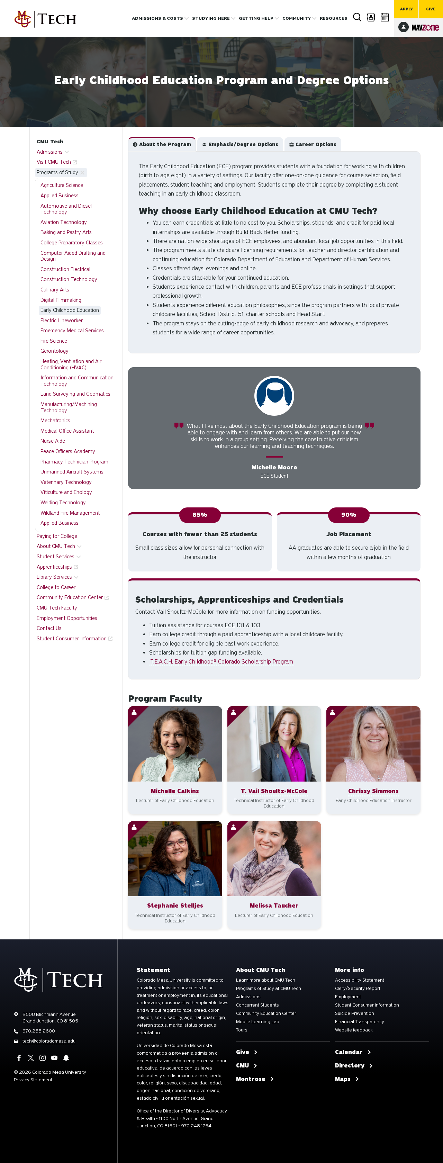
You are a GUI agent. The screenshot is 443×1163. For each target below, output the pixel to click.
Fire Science (53, 341)
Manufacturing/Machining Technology (68, 407)
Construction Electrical (65, 269)
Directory (371, 17)
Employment (348, 997)
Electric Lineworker (61, 320)
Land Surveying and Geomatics (75, 394)
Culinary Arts (54, 290)
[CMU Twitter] (31, 1058)
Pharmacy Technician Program (74, 462)
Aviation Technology (63, 222)
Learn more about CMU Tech (265, 980)
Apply (406, 9)
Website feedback (354, 1030)
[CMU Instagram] (42, 1058)
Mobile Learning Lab (257, 1022)
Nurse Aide (52, 441)
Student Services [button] (55, 556)
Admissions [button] (50, 152)
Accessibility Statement (359, 980)
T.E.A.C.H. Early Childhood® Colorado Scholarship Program (221, 661)
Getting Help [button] (256, 18)
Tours (241, 1030)
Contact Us (49, 628)
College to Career (56, 587)
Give (431, 9)
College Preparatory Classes (71, 243)
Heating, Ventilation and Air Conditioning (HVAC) (70, 364)
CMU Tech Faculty (57, 608)
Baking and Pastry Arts (66, 232)
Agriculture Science (61, 185)
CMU (242, 1066)
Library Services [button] (54, 577)
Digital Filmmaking (60, 300)
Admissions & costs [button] (157, 18)
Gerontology (54, 351)
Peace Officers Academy (67, 451)
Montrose (250, 1079)
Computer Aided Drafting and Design (73, 256)
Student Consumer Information (72, 638)
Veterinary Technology (66, 482)
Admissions (248, 997)
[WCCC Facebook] (19, 1058)
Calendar (384, 17)
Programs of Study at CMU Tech (268, 988)
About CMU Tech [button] (56, 546)
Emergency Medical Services (72, 330)
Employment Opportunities (67, 618)
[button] (162, 144)
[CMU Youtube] (54, 1058)
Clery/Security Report (357, 988)
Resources (333, 18)
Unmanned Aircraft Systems (71, 472)
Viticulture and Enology (66, 492)
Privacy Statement (33, 1080)
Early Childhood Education (69, 310)
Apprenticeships (54, 567)
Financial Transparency (359, 1022)
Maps (343, 1079)
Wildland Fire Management (70, 513)
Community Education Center (70, 597)
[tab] (162, 144)
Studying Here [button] (211, 18)
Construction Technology (68, 279)
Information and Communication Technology (77, 381)
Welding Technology (63, 502)
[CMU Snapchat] (66, 1058)
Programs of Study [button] (57, 172)
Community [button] (296, 18)
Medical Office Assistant (67, 431)
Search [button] (357, 17)
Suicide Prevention (354, 1013)
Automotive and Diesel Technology (66, 209)
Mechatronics (55, 420)
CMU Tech (50, 141)
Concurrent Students (257, 1005)
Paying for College (57, 536)
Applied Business (59, 195)
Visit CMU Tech (54, 162)
